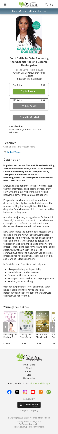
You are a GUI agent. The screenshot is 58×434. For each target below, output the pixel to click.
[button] (46, 4)
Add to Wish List (30, 117)
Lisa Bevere (26, 73)
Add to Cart (30, 91)
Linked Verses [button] (14, 152)
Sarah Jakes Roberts (35, 74)
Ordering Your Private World (26, 336)
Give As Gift (30, 106)
